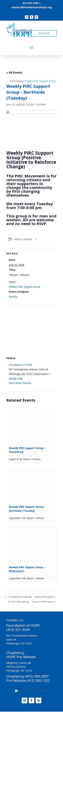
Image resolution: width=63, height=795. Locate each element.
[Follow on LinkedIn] (36, 17)
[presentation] (32, 426)
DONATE (44, 33)
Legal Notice (37, 779)
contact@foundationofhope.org (31, 7)
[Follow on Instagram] (26, 17)
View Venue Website (20, 383)
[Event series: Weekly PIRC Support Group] (42, 459)
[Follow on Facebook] (31, 17)
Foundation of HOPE (20, 364)
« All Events (14, 72)
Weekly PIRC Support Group (24, 286)
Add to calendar (23, 239)
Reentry (13, 296)
